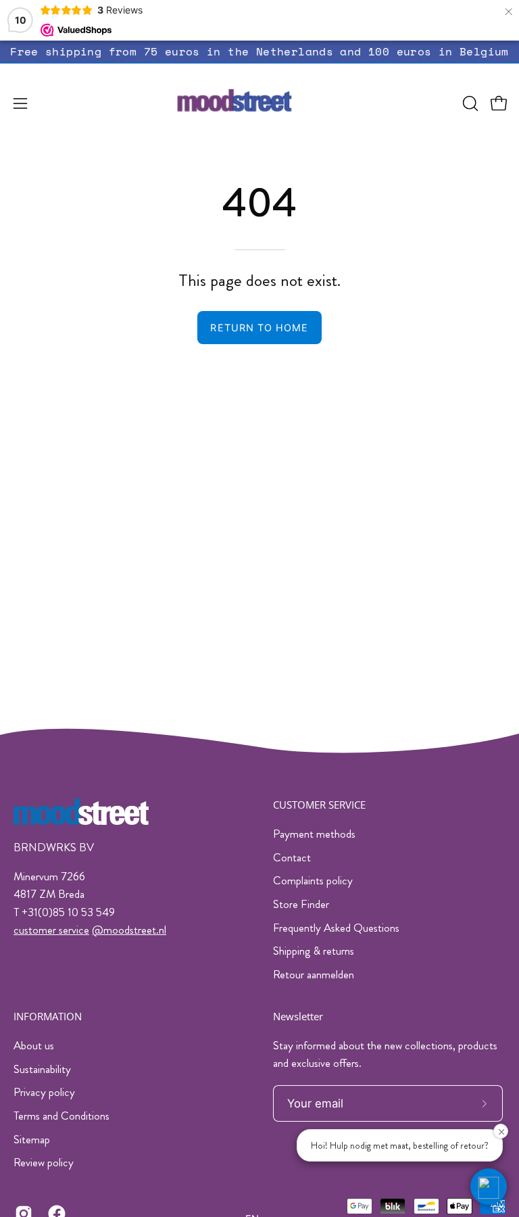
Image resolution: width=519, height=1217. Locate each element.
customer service (51, 930)
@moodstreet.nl (129, 930)
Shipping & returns (313, 950)
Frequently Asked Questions (336, 928)
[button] (469, 103)
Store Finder (301, 904)
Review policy (44, 1162)
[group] (259, 52)
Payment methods (314, 834)
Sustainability (42, 1068)
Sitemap (32, 1138)
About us (34, 1045)
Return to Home (259, 327)
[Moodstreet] (259, 103)
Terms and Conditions (61, 1115)
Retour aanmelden (313, 974)
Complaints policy (313, 880)
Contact (292, 857)
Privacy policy (44, 1092)
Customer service (319, 804)
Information (48, 1016)
